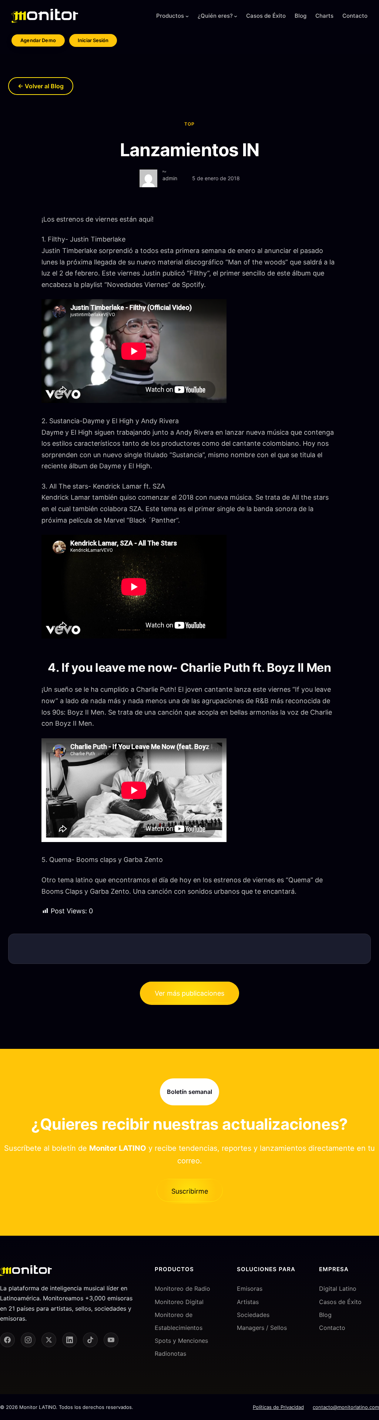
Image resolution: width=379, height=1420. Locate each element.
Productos (170, 15)
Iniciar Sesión (93, 40)
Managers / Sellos (262, 1327)
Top (189, 124)
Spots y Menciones (181, 1340)
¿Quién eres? (215, 15)
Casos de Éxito (340, 1302)
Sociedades (253, 1314)
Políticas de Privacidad (278, 1407)
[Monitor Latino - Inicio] (44, 16)
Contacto (332, 1327)
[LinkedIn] (69, 1339)
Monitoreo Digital (179, 1302)
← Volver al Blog (41, 86)
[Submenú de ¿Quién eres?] (235, 16)
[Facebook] (7, 1339)
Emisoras (249, 1288)
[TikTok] (90, 1339)
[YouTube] (111, 1339)
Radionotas (170, 1353)
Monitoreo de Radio (182, 1288)
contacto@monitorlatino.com (346, 1407)
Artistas (248, 1302)
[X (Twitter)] (48, 1339)
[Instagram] (28, 1339)
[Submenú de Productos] (187, 16)
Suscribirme (189, 1191)
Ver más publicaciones (189, 993)
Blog (325, 1314)
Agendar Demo (38, 40)
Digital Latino (337, 1288)
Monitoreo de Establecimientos (178, 1321)
